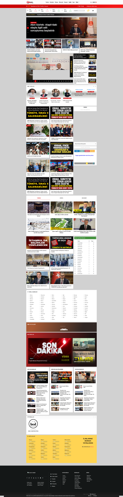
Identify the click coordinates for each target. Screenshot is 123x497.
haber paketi (60, 494)
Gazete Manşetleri (78, 488)
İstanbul (53, 306)
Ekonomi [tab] (84, 198)
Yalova (75, 317)
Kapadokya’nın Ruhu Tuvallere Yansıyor (45, 14)
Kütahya (64, 309)
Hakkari (75, 304)
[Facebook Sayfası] (27, 477)
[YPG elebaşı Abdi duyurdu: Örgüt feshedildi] (61, 377)
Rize (53, 313)
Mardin (31, 311)
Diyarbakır (32, 302)
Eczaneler (77, 479)
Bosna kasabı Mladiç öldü (35, 6)
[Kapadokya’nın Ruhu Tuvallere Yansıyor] (85, 377)
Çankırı (64, 300)
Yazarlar (53, 478)
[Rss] (39, 477)
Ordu (31, 313)
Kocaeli (42, 309)
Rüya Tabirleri (89, 479)
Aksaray (75, 295)
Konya (53, 309)
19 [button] (68, 81)
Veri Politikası (29, 485)
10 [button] (48, 81)
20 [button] (70, 81)
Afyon (53, 295)
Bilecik (53, 298)
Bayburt (42, 298)
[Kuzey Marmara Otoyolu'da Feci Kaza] (50, 351)
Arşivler (53, 481)
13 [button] (55, 81)
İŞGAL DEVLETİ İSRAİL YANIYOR (82, 361)
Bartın (85, 296)
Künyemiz (54, 483)
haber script (76, 494)
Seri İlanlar (77, 485)
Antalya (31, 296)
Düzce (42, 302)
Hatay (85, 304)
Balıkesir (75, 296)
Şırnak (64, 315)
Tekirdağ (75, 315)
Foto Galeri (54, 474)
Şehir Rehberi (77, 486)
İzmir (64, 306)
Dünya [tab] (61, 198)
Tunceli (42, 317)
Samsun (75, 313)
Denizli (85, 300)
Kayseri (64, 308)
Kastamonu (54, 308)
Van (63, 317)
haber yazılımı (55, 494)
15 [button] (59, 81)
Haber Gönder (40, 485)
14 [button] (57, 81)
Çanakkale (54, 300)
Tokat (85, 315)
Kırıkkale (75, 308)
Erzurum (86, 302)
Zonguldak (32, 319)
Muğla (53, 311)
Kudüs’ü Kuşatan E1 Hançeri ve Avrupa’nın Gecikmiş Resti (32, 102)
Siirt (85, 313)
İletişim (53, 486)
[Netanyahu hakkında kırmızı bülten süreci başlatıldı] (77, 27)
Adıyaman (43, 295)
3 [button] (33, 81)
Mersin (42, 311)
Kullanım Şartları (40, 482)
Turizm (47, 2)
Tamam (95, 495)
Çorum (75, 300)
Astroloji (88, 481)
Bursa (42, 300)
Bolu (85, 298)
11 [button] (50, 81)
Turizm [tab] (39, 198)
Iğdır (31, 306)
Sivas (42, 315)
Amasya (86, 295)
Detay (90, 495)
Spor (73, 2)
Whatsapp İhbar (40, 483)
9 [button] (46, 81)
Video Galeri (54, 476)
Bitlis (75, 298)
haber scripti (65, 494)
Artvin (53, 296)
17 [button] (63, 81)
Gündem (52, 2)
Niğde (85, 311)
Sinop (31, 315)
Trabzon (31, 317)
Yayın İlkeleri (29, 483)
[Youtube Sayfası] (34, 477)
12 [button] (52, 81)
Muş (64, 311)
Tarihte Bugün (77, 482)
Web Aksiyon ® (93, 494)
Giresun (53, 304)
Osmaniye (43, 313)
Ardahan (42, 296)
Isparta (42, 306)
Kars (42, 308)
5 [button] (37, 81)
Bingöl (64, 298)
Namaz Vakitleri (78, 478)
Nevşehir (75, 311)
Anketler (88, 476)
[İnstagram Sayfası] (32, 477)
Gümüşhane (65, 304)
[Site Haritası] (41, 477)
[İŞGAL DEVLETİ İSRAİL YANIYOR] (84, 357)
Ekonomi (61, 2)
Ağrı (63, 295)
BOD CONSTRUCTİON (33, 431)
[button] (94, 86)
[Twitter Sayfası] (30, 477)
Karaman (32, 308)
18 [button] (65, 81)
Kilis (31, 309)
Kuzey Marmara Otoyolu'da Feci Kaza (38, 360)
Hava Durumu (77, 475)
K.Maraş (75, 306)
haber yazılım (70, 494)
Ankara (53, 319)
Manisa (86, 309)
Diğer (77, 2)
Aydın (64, 296)
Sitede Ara (89, 475)
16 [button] (61, 81)
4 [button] (35, 81)
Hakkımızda (29, 482)
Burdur (31, 300)
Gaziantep (43, 304)
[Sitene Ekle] (43, 477)
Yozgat (85, 317)
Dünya (56, 2)
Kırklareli (42, 319)
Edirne (53, 302)
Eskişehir (32, 304)
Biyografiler (89, 478)
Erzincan (75, 302)
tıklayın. (92, 446)
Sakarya (64, 313)
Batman (31, 298)
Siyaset (66, 2)
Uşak (53, 317)
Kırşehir (86, 308)
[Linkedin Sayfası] (36, 477)
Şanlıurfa (53, 315)
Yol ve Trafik (77, 476)
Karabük (86, 306)
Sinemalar (77, 484)
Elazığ (64, 302)
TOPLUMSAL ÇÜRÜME (79, 100)
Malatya (75, 309)
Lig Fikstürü (77, 481)
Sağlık (70, 2)
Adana (31, 295)
